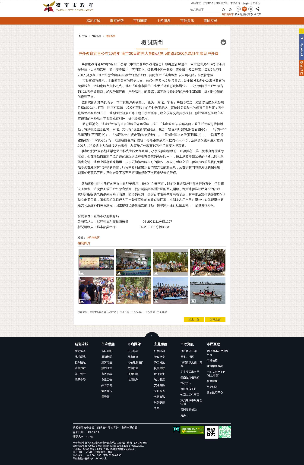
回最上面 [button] (215, 319)
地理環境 (80, 356)
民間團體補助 (188, 409)
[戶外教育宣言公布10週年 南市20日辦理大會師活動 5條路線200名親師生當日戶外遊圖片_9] (211, 432)
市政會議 (106, 373)
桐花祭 (257, 14)
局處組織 (133, 356)
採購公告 (106, 385)
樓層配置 (133, 373)
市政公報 (185, 383)
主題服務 (164, 21)
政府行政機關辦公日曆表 (99, 452)
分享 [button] (257, 7)
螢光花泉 (248, 14)
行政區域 (80, 362)
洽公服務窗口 (136, 362)
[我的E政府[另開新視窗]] (176, 429)
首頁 (84, 36)
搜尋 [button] (223, 9)
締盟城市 (80, 368)
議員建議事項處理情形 (191, 402)
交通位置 (133, 368)
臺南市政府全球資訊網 (69, 6)
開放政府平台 (215, 392)
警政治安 (159, 356)
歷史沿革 (80, 351)
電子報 (105, 396)
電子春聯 (80, 379)
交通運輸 (159, 385)
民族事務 (159, 402)
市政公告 (106, 379)
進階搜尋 (230, 9)
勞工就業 (159, 362)
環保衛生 (159, 373)
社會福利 (159, 351)
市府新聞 (106, 351)
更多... (158, 408)
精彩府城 (93, 21)
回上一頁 (193, 319)
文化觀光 (159, 391)
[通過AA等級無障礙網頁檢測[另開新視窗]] (192, 430)
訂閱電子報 (222, 3)
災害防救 (159, 368)
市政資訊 (187, 21)
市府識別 (133, 379)
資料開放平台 (188, 388)
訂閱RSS (208, 3)
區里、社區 (187, 356)
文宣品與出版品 (189, 371)
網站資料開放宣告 (108, 427)
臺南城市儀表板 (189, 377)
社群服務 (212, 381)
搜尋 (191, 9)
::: (1, 1)
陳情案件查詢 (215, 366)
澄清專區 (106, 362)
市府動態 (117, 21)
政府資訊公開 (188, 351)
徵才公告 (106, 391)
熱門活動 (106, 368)
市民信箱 (235, 3)
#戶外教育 (93, 237)
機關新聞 (110, 36)
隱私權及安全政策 (83, 427)
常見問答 (212, 386)
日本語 (256, 3)
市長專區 (133, 351)
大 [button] (251, 8)
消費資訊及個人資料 (191, 364)
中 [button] (244, 8)
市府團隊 (140, 21)
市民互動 (211, 21)
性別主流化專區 (189, 394)
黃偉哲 (238, 14)
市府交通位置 (129, 427)
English (246, 3)
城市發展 (159, 379)
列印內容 (223, 42)
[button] (96, 262)
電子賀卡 (80, 373)
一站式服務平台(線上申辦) (216, 373)
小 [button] (238, 8)
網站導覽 (196, 3)
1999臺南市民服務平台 (218, 353)
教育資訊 (159, 396)
